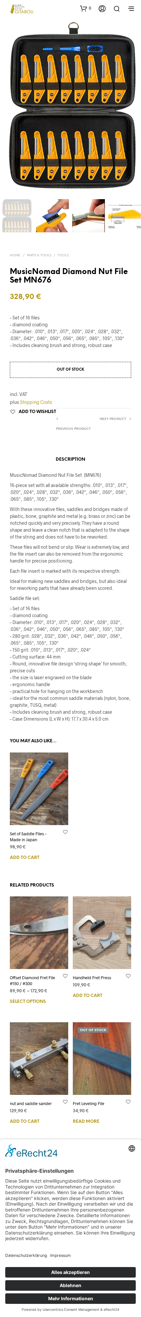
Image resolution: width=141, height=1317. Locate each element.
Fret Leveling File (88, 1103)
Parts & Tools (39, 255)
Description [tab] (70, 459)
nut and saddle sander (31, 1103)
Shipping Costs (36, 402)
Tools (63, 255)
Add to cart (24, 858)
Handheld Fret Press (92, 977)
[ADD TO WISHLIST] (65, 831)
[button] (85, 8)
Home (15, 255)
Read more (86, 1121)
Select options (28, 1002)
